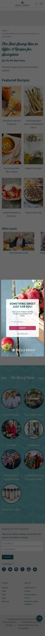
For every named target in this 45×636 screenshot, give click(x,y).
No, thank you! (22, 333)
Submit (22, 328)
